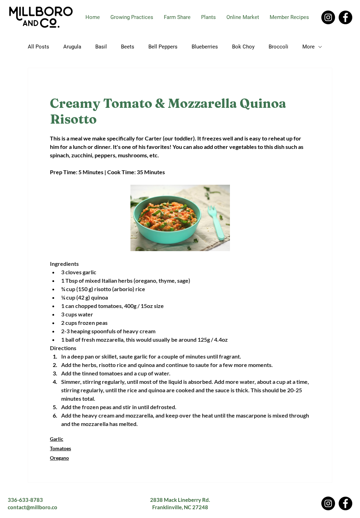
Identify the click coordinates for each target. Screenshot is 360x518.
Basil (101, 47)
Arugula (72, 47)
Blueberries (205, 47)
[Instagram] (328, 17)
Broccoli (278, 47)
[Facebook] (345, 17)
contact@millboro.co (32, 507)
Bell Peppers (163, 47)
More (308, 47)
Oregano (59, 458)
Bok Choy (243, 47)
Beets (127, 47)
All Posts (38, 47)
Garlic (56, 439)
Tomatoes (60, 448)
